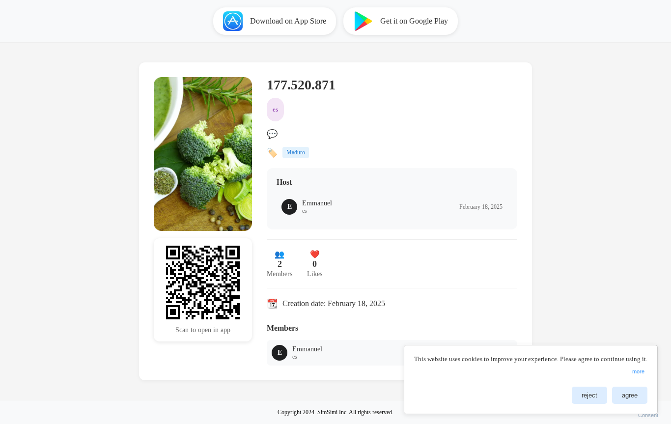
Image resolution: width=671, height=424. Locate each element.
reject (589, 395)
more (638, 371)
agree (630, 395)
